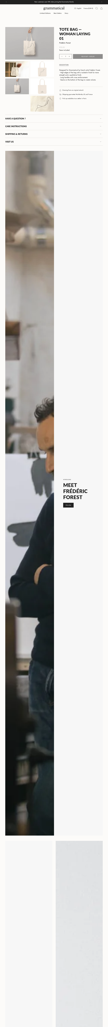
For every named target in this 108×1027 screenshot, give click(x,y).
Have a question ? (15, 118)
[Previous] (6, 2)
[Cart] (101, 8)
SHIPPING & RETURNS (16, 134)
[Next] (102, 2)
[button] (45, 13)
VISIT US (9, 141)
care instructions (16, 126)
